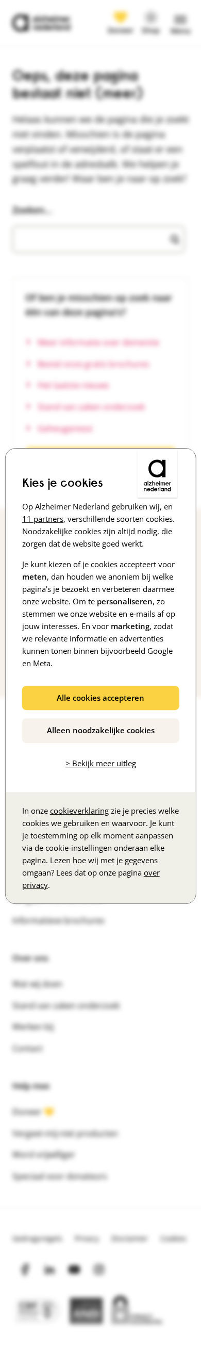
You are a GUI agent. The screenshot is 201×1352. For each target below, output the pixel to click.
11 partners (42, 519)
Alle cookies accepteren (100, 698)
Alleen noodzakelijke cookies (101, 730)
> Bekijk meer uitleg (100, 763)
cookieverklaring (79, 810)
